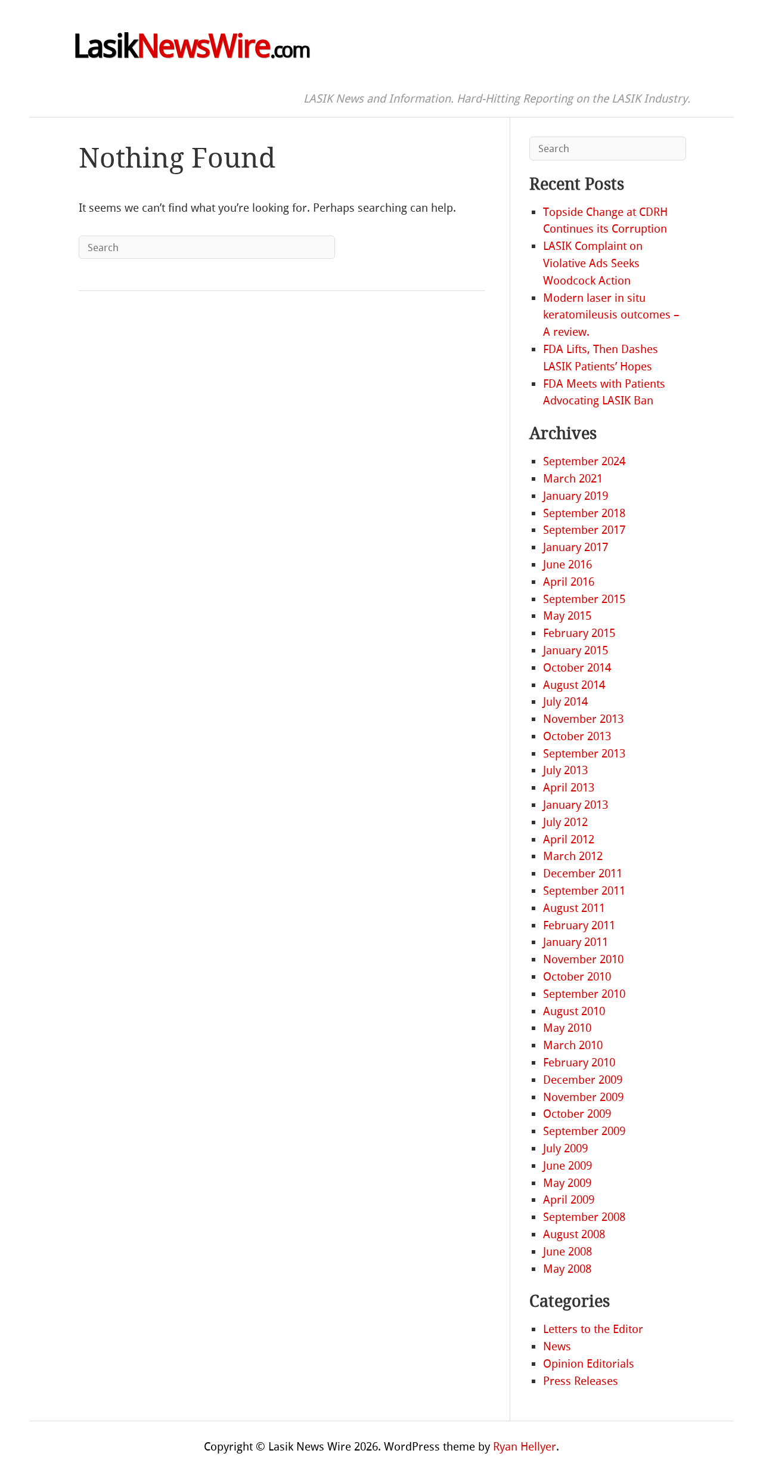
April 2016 (568, 582)
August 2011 (574, 908)
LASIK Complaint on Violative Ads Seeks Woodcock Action (593, 263)
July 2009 (565, 1148)
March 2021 (573, 478)
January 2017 (575, 547)
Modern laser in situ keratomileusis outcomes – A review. (611, 315)
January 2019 (575, 496)
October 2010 (577, 977)
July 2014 (565, 702)
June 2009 (567, 1166)
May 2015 (567, 616)
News (557, 1346)
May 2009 (567, 1183)
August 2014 (574, 685)
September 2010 (584, 994)
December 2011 (582, 873)
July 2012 (565, 822)
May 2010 (567, 1028)
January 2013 (575, 805)
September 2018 (584, 513)
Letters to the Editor (593, 1329)
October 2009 (577, 1114)
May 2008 (567, 1269)
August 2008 (574, 1234)
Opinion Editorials (588, 1364)
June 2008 (567, 1251)
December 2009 (582, 1080)
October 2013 (577, 736)
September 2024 (584, 461)
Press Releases (580, 1381)
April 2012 (568, 839)
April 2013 (568, 787)
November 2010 (583, 959)
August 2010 (574, 1011)
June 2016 (567, 564)
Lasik (191, 46)
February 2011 (579, 925)
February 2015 (579, 633)
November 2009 (583, 1097)
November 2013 (583, 719)
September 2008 (584, 1217)
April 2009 (568, 1200)
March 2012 (573, 856)
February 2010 (579, 1062)
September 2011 (584, 891)
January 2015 (575, 650)
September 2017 (584, 530)
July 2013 (565, 770)
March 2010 (573, 1045)
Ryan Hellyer (524, 1447)
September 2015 (584, 599)
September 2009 (584, 1131)
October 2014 (577, 668)
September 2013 (584, 753)
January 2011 (575, 942)
